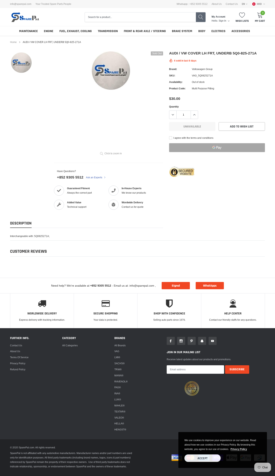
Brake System (182, 31)
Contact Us (232, 4)
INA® (117, 393)
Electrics (218, 31)
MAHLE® (119, 405)
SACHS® (119, 363)
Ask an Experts (94, 177)
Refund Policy (17, 369)
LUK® (117, 399)
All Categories (70, 345)
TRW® (118, 369)
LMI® (117, 357)
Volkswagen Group (202, 69)
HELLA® (119, 423)
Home (13, 42)
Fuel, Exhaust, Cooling (75, 31)
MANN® (118, 375)
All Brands (120, 345)
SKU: (172, 75)
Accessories (241, 31)
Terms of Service (19, 357)
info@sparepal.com (20, 4)
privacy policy (239, 449)
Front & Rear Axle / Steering (145, 31)
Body (201, 31)
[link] (21, 62)
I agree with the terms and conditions (193, 137)
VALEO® (119, 417)
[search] (201, 17)
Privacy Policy (17, 363)
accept (202, 458)
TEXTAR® (119, 411)
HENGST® (120, 429)
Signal (176, 286)
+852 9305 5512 (70, 177)
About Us (217, 4)
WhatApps (210, 286)
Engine (48, 31)
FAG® (117, 387)
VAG (116, 351)
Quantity (174, 106)
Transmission (108, 31)
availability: (176, 82)
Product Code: (177, 88)
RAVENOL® (121, 381)
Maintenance (28, 31)
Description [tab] (21, 223)
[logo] (25, 17)
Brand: (173, 69)
